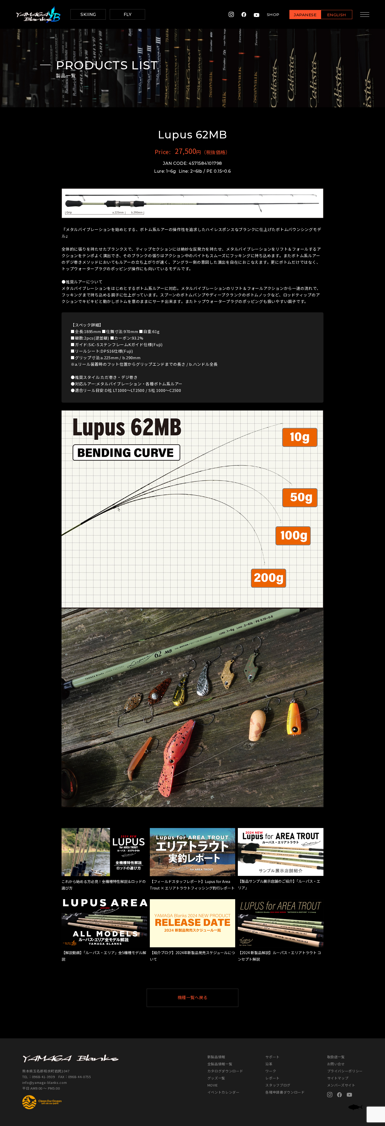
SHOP (273, 14)
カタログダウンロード (225, 1070)
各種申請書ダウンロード (285, 1092)
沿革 (268, 1063)
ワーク (270, 1070)
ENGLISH (336, 14)
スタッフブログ (277, 1085)
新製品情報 (216, 1056)
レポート (272, 1078)
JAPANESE (305, 14)
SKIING (88, 14)
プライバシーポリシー (345, 1070)
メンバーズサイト (341, 1085)
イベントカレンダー (223, 1092)
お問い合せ (336, 1063)
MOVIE (212, 1085)
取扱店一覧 (336, 1056)
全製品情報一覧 (220, 1063)
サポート (272, 1056)
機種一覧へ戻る (193, 997)
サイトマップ (338, 1078)
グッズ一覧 (216, 1078)
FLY (127, 14)
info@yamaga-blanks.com (44, 1082)
